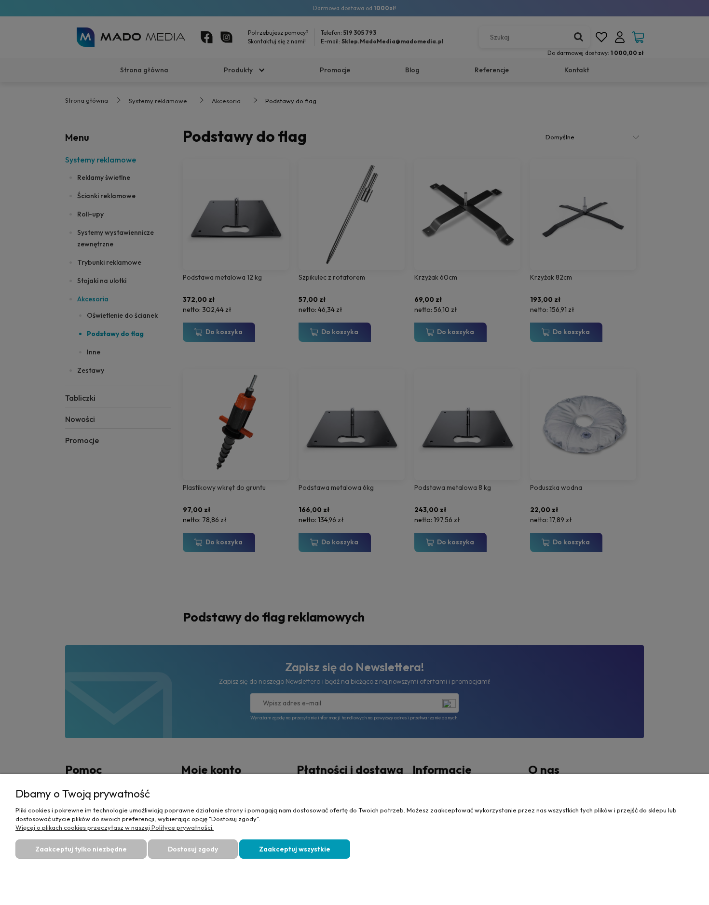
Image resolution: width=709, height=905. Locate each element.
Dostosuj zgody (193, 849)
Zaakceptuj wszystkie (294, 849)
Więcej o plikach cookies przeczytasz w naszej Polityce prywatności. (114, 827)
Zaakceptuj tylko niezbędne (81, 849)
